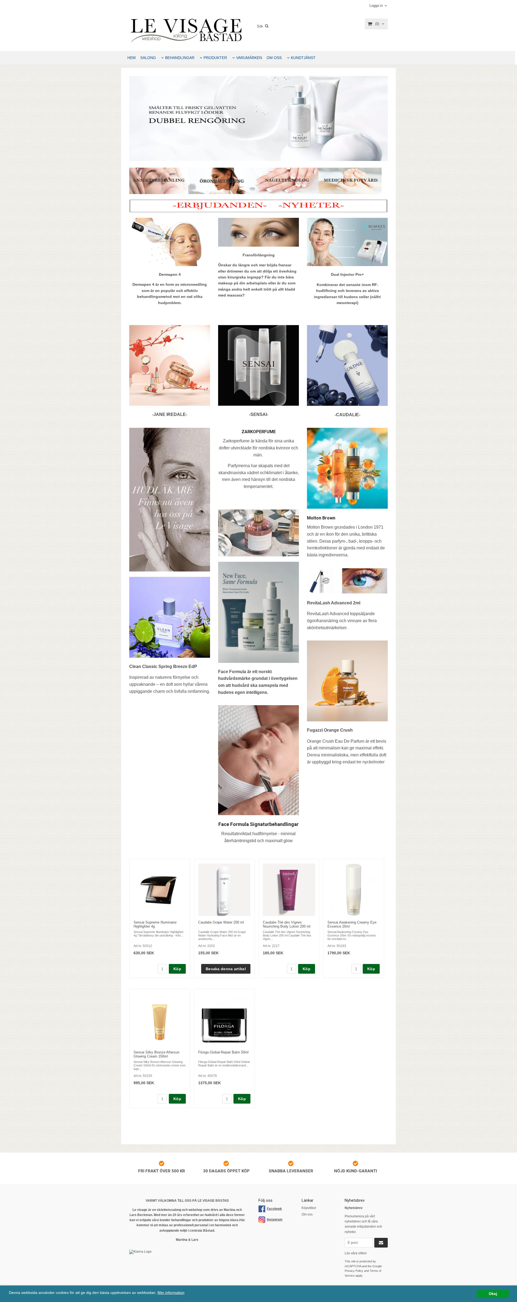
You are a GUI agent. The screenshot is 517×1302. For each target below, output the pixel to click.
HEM (131, 58)
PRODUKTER (215, 58)
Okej (493, 1294)
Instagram (274, 1219)
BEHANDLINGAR (179, 58)
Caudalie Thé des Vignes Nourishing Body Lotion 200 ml (286, 924)
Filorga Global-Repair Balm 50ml (223, 1052)
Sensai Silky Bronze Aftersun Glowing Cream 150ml (156, 1054)
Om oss (307, 1214)
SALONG (148, 58)
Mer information (171, 1293)
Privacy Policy (354, 1270)
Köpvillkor (309, 1208)
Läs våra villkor (356, 1253)
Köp (177, 969)
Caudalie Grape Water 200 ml (221, 922)
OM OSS (274, 58)
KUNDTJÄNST (303, 58)
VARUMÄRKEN (249, 58)
